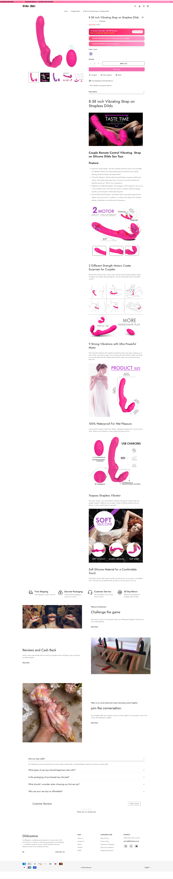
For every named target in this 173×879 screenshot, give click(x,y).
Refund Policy (105, 838)
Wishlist (80, 847)
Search (80, 844)
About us (80, 838)
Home (66, 11)
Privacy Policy (105, 841)
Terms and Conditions (107, 847)
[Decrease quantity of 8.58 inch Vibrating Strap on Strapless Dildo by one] (91, 63)
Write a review (134, 804)
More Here (94, 627)
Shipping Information (107, 850)
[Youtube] (136, 846)
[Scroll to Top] (169, 869)
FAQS (79, 850)
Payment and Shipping (107, 844)
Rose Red (95, 54)
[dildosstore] (29, 6)
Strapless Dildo (75, 11)
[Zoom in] (80, 19)
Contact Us (81, 841)
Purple (91, 54)
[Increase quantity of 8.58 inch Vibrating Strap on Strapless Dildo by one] (98, 63)
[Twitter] (131, 846)
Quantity (91, 59)
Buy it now (116, 69)
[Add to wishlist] (143, 18)
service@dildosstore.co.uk (131, 841)
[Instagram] (126, 846)
